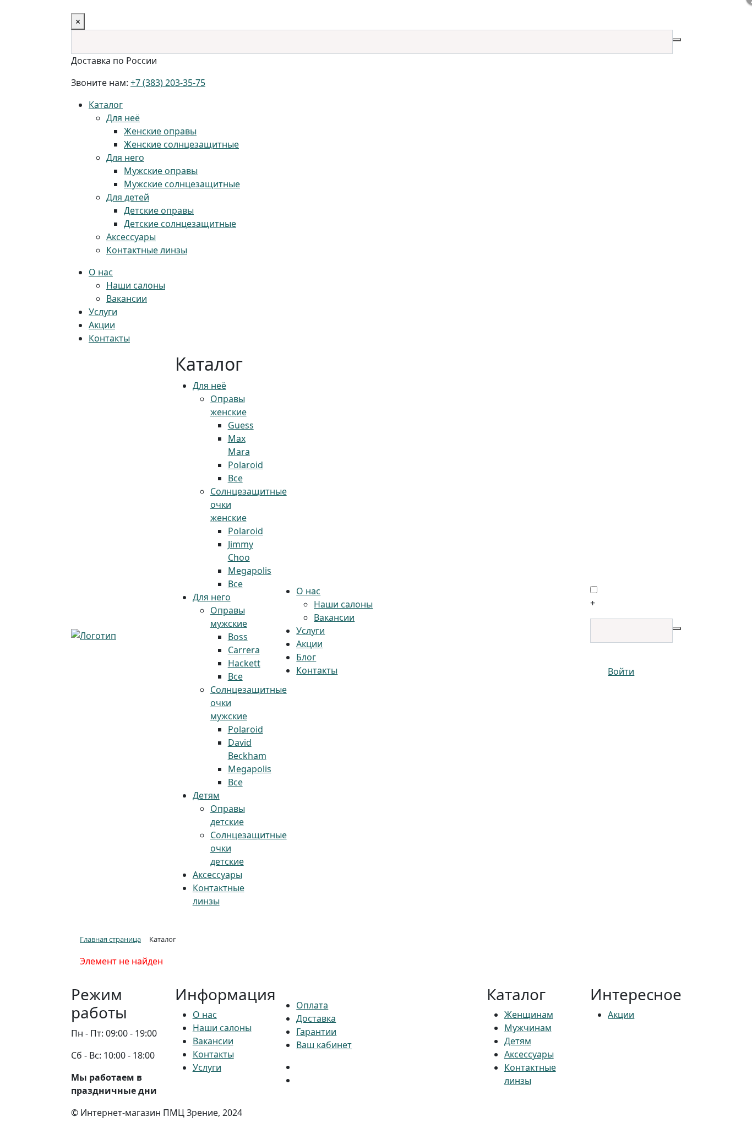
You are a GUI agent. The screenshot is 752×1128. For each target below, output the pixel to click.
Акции (102, 325)
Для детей (127, 197)
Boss (238, 637)
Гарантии (316, 1032)
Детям (206, 795)
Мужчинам (528, 1028)
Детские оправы (159, 210)
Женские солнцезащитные (181, 144)
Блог (306, 657)
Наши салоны (135, 285)
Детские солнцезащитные (180, 224)
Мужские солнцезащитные (182, 184)
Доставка (316, 1018)
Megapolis (249, 571)
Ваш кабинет (324, 1045)
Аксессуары (131, 237)
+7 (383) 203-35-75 (167, 83)
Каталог (106, 105)
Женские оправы (160, 131)
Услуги (103, 312)
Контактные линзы (146, 250)
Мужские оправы (161, 171)
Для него (125, 157)
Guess (241, 425)
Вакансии (126, 298)
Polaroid (245, 465)
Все (235, 478)
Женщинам (528, 1014)
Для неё (123, 118)
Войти (621, 671)
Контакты (109, 338)
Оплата (312, 1005)
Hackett (244, 663)
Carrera (244, 650)
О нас (101, 272)
